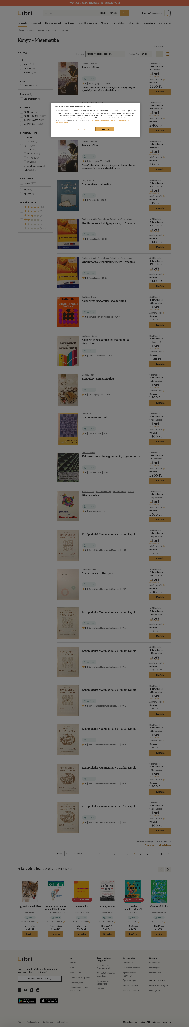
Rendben (105, 129)
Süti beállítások (84, 130)
